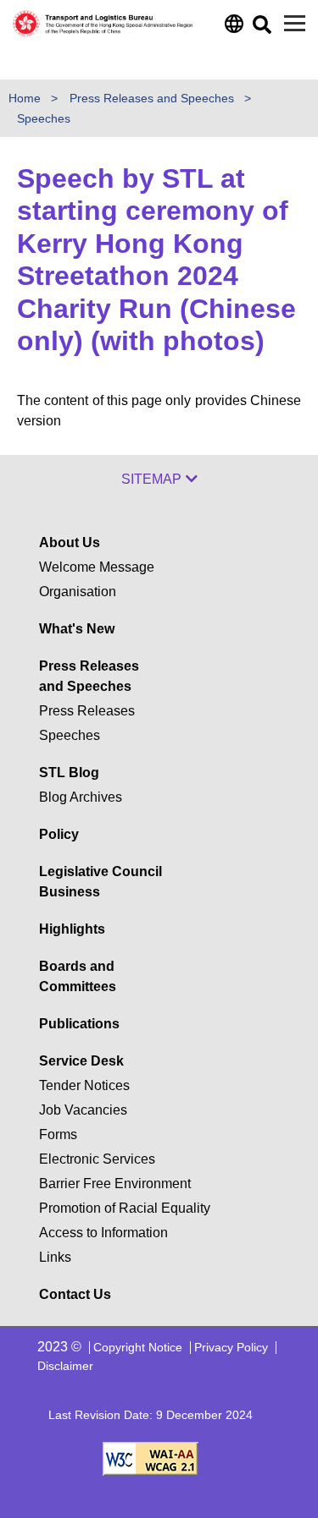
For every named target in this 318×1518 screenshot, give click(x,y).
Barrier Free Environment (115, 1183)
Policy (59, 834)
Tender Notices (84, 1085)
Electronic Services (97, 1159)
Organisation (77, 591)
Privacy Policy (231, 1347)
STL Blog (69, 772)
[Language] (232, 28)
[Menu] (294, 23)
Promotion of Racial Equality (124, 1208)
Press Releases (87, 711)
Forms (58, 1134)
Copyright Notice (137, 1347)
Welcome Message (96, 567)
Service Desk (81, 1061)
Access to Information (103, 1232)
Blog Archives (80, 797)
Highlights (72, 929)
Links (55, 1257)
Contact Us (75, 1294)
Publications (79, 1024)
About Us (69, 542)
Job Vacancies (83, 1110)
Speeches (43, 118)
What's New (76, 629)
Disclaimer (65, 1366)
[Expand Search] (260, 29)
